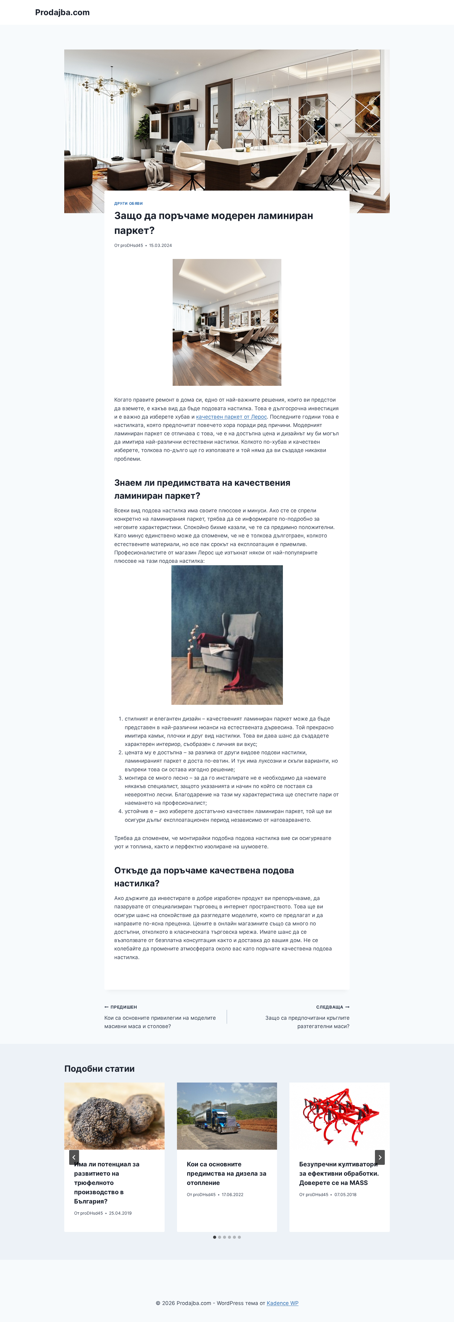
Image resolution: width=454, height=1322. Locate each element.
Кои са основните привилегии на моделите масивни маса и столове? (160, 1017)
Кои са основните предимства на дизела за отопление (227, 1173)
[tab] (214, 1237)
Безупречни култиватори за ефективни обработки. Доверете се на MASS (339, 1173)
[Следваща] (380, 1157)
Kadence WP (283, 1303)
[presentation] (114, 1116)
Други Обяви (128, 203)
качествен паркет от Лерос (231, 417)
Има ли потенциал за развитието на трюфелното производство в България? (107, 1183)
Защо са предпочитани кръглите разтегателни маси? (307, 1017)
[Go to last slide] (74, 1157)
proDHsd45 (131, 245)
